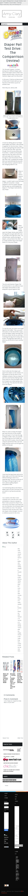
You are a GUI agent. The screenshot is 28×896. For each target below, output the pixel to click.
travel (14, 779)
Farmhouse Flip (17, 861)
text (17, 841)
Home (6, 785)
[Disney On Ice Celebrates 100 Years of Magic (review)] (20, 672)
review (10, 779)
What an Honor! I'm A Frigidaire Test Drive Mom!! (5, 678)
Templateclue (4, 892)
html (17, 838)
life (6, 779)
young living (6, 781)
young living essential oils (15, 781)
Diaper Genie (12, 72)
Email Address (17, 829)
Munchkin (19, 76)
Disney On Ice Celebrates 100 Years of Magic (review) (20, 678)
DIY (4, 779)
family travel (17, 866)
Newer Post (6, 738)
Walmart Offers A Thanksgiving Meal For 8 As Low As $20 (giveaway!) (13, 681)
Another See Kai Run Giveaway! (10, 763)
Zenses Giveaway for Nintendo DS (11, 754)
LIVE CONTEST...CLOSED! (8, 756)
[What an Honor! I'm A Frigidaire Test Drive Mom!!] (6, 672)
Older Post (20, 738)
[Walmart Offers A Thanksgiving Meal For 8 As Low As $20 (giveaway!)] (13, 672)
